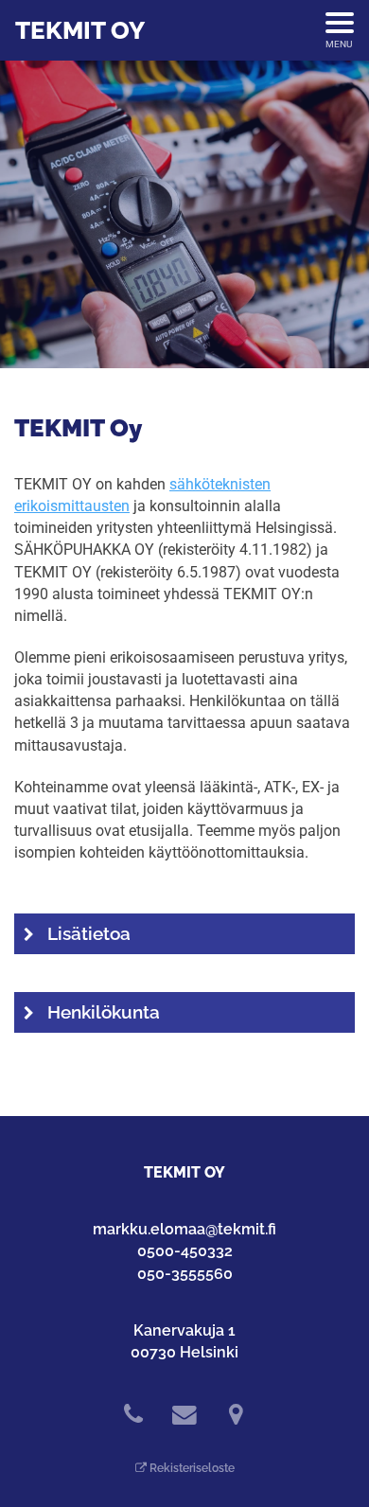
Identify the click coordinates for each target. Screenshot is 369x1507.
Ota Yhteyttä (86, 250)
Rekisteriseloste (191, 1468)
